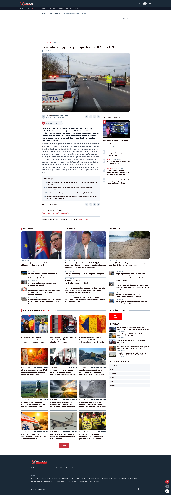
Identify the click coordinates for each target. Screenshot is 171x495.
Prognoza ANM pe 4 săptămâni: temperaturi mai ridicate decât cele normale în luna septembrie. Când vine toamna (62, 405)
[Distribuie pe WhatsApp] (94, 116)
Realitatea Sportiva (45, 478)
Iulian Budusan (101, 431)
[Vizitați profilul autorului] (43, 117)
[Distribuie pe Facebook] (90, 116)
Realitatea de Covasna (80, 478)
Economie (106, 146)
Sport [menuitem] (77, 8)
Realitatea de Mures (95, 481)
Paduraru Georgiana (60, 116)
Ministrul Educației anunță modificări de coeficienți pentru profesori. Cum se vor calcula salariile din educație (91, 437)
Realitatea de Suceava (94, 478)
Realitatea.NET (35, 478)
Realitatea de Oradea (36, 481)
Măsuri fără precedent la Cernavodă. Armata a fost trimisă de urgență (129, 295)
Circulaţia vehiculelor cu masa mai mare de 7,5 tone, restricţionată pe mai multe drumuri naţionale (72, 197)
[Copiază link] (86, 116)
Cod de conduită (69, 468)
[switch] (145, 3)
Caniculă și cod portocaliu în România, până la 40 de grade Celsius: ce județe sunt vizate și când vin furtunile (91, 341)
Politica (109, 159)
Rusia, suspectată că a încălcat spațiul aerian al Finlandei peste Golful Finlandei (62, 436)
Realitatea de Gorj (132, 478)
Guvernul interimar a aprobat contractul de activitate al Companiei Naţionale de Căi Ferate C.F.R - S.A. (63, 373)
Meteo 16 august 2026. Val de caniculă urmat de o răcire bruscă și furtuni (116, 153)
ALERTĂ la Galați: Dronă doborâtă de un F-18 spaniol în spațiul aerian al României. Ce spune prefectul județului (118, 182)
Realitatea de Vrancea (71, 481)
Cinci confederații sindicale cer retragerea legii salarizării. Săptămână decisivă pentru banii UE (132, 287)
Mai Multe (64, 445)
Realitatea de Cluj (59, 481)
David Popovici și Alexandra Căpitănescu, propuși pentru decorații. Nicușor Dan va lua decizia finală (32, 341)
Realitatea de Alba (48, 481)
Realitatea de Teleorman (120, 478)
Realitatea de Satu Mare (40, 335)
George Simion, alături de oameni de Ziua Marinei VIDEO (118, 162)
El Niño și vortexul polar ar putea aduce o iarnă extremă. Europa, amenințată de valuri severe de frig (92, 404)
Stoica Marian (72, 367)
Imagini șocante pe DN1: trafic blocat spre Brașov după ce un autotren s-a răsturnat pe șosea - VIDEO (92, 373)
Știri (51, 13)
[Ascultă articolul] (167, 482)
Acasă (45, 13)
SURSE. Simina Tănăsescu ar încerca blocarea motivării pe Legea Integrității (82, 282)
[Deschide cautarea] (139, 3)
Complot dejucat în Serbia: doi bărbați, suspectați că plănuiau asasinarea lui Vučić (72, 183)
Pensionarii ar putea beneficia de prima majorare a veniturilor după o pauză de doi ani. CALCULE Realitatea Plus (116, 144)
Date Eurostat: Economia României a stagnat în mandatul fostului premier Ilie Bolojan (118, 172)
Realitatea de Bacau (107, 478)
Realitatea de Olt (83, 481)
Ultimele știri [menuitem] (24, 8)
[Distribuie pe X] (98, 116)
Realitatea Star (56, 478)
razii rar (55, 214)
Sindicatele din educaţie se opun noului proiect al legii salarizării (70, 193)
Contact (33, 468)
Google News (83, 219)
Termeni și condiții (42, 468)
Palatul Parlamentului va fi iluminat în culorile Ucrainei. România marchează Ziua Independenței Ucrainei (69, 189)
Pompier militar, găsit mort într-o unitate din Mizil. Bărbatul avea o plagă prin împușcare (63, 340)
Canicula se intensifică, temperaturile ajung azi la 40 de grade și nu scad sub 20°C (33, 436)
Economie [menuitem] (53, 8)
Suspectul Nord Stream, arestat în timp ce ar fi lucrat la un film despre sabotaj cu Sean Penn (45, 302)
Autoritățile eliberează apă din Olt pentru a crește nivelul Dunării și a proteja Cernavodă (127, 264)
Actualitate (57, 13)
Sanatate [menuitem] (69, 8)
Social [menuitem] (61, 8)
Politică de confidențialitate (55, 468)
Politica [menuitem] (44, 8)
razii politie (46, 214)
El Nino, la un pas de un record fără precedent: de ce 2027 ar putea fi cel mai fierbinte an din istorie (34, 372)
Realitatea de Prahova (67, 478)
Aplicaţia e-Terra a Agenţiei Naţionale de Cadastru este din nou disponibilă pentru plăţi (33, 404)
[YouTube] (150, 3)
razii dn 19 (64, 214)
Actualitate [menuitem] (35, 8)
